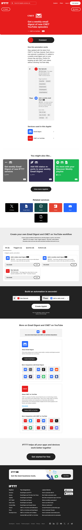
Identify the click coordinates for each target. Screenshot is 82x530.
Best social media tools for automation (51, 515)
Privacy (38, 523)
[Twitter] (64, 524)
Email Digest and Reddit (26, 497)
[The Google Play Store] (68, 493)
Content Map (12, 505)
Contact (33, 523)
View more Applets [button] (41, 189)
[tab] (7, 248)
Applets (11, 497)
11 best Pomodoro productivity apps (51, 507)
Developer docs (13, 512)
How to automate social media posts (51, 512)
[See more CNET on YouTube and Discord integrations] (54, 428)
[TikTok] (68, 524)
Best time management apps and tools (51, 497)
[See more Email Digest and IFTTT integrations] (28, 369)
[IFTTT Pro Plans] (43, 31)
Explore (55, 3)
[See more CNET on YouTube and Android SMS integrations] (28, 428)
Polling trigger (15, 272)
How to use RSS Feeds (47, 502)
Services (11, 492)
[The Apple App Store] (68, 490)
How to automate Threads (48, 510)
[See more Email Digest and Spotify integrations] (41, 377)
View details (9, 264)
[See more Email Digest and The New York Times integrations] (41, 369)
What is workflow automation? (49, 500)
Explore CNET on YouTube (31, 410)
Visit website (25, 406)
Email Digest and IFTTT (25, 492)
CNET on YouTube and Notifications (29, 507)
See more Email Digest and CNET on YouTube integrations (41, 334)
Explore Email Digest (29, 358)
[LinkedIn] (54, 524)
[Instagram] (57, 524)
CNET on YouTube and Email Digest (29, 510)
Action (13, 259)
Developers (12, 523)
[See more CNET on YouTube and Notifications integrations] (28, 421)
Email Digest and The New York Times (29, 495)
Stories (10, 495)
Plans (61, 3)
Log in (67, 3)
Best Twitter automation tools (49, 495)
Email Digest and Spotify (26, 502)
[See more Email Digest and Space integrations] (28, 377)
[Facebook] (50, 524)
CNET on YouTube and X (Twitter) (28, 512)
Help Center (12, 502)
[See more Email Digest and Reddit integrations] (54, 369)
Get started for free (41, 457)
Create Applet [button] (41, 306)
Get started (75, 3)
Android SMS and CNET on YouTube (29, 515)
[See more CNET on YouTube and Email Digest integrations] (41, 421)
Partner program (25, 523)
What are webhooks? (47, 505)
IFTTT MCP (11, 500)
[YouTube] (61, 524)
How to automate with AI (48, 492)
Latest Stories (46, 490)
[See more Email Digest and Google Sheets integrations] (54, 377)
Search (10, 507)
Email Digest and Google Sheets (28, 505)
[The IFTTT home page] (4, 3)
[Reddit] (72, 524)
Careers (18, 523)
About (43, 523)
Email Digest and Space (26, 500)
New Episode (43, 69)
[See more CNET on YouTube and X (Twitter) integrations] (54, 421)
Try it (37, 264)
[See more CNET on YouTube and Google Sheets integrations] (41, 428)
